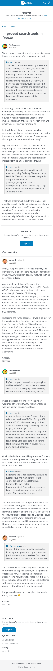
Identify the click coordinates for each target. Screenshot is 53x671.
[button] (4, 46)
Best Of (5, 651)
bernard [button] (12, 260)
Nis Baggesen (13, 546)
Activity (5, 647)
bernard (10, 62)
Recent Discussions (10, 643)
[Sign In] (49, 3)
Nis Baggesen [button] (14, 45)
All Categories (8, 640)
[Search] (44, 3)
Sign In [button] (27, 243)
